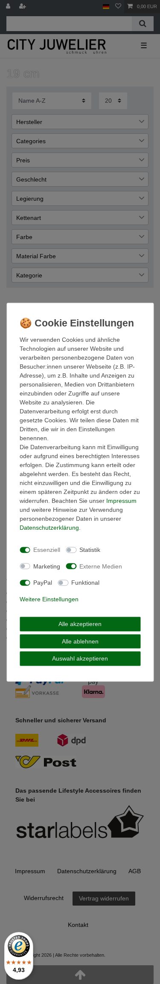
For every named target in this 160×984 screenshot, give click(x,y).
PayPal (42, 582)
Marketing (46, 566)
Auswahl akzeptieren (80, 658)
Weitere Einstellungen (49, 598)
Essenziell (46, 549)
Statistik (89, 549)
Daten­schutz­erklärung (49, 527)
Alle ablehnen (80, 641)
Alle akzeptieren (80, 623)
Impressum (121, 500)
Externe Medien (100, 566)
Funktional (85, 582)
